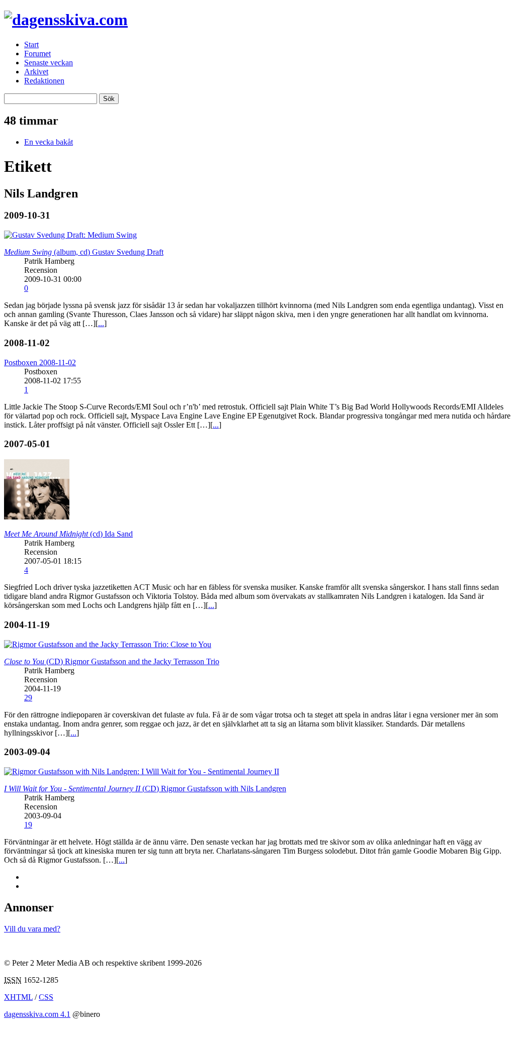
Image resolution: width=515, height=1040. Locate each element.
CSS (46, 997)
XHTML (18, 997)
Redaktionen (44, 80)
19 (28, 824)
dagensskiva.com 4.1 (37, 1014)
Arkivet (36, 71)
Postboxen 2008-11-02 (40, 362)
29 (28, 697)
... (101, 323)
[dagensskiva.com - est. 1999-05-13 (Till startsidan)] (66, 20)
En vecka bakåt (48, 142)
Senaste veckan (48, 62)
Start (31, 44)
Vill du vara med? (32, 928)
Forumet (37, 53)
